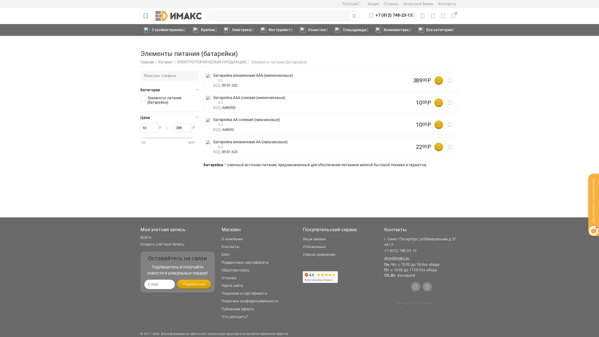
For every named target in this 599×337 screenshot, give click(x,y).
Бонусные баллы (418, 4)
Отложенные (314, 247)
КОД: (217, 85)
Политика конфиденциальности (250, 301)
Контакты (447, 4)
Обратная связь (235, 270)
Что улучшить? (235, 317)
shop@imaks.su (396, 258)
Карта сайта (232, 285)
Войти (145, 237)
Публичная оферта (238, 309)
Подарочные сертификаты (245, 262)
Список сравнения (319, 254)
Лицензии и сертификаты (244, 293)
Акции (373, 4)
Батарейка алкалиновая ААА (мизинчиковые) (253, 75)
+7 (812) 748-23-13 (400, 251)
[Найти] (354, 16)
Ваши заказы (314, 239)
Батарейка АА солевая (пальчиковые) (246, 119)
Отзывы (391, 4)
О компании (232, 239)
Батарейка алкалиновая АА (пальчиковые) (250, 142)
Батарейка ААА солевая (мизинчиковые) (249, 97)
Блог (226, 254)
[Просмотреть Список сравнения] (422, 16)
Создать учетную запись (162, 244)
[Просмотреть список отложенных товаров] (433, 16)
